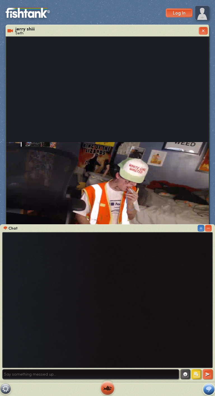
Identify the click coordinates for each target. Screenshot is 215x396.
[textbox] (91, 374)
